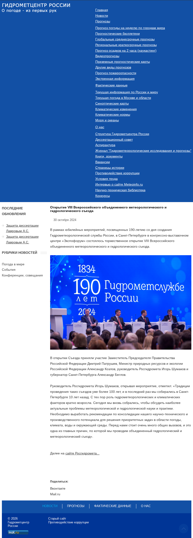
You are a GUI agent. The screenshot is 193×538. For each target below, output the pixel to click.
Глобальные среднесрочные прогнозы (125, 39)
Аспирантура (105, 145)
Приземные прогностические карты (122, 62)
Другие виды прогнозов (113, 67)
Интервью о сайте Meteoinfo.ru (119, 184)
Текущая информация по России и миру (126, 92)
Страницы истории (109, 167)
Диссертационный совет (114, 139)
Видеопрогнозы (107, 56)
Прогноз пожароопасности (115, 73)
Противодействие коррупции (117, 173)
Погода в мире (13, 264)
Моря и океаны (107, 120)
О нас (99, 127)
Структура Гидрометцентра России (122, 134)
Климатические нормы (112, 114)
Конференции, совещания (22, 275)
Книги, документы (109, 156)
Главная (101, 10)
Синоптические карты (112, 103)
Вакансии (102, 162)
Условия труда (106, 179)
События (9, 269)
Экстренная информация (115, 78)
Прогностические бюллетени (117, 33)
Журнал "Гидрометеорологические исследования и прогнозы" (143, 151)
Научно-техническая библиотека (120, 190)
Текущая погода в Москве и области (123, 98)
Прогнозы (102, 21)
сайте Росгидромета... (82, 453)
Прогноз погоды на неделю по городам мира (130, 28)
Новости (101, 15)
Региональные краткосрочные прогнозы (126, 45)
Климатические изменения (116, 109)
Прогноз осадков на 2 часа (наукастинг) (126, 50)
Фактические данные (111, 85)
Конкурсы (102, 196)
